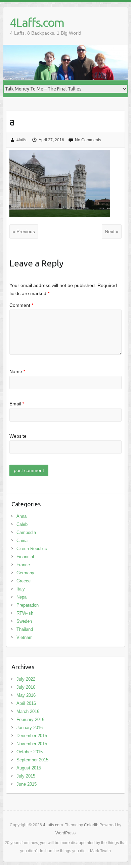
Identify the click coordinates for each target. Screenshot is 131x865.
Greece (23, 580)
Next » (112, 231)
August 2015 (28, 767)
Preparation (27, 605)
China (22, 540)
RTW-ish (24, 613)
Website (18, 436)
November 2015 (31, 743)
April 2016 (26, 703)
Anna (21, 516)
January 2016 (29, 727)
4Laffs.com (37, 22)
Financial (25, 556)
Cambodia (26, 532)
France (23, 564)
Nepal (22, 597)
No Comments (88, 140)
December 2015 (31, 735)
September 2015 (32, 759)
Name (17, 371)
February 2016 (30, 719)
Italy (20, 588)
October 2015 (29, 751)
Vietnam (24, 637)
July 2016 (25, 687)
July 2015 (25, 776)
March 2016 (27, 711)
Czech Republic (31, 548)
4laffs (21, 140)
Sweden (24, 621)
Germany (25, 572)
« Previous (23, 231)
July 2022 (25, 679)
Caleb (22, 524)
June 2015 (26, 784)
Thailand (24, 629)
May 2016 (26, 695)
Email (16, 403)
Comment (21, 305)
